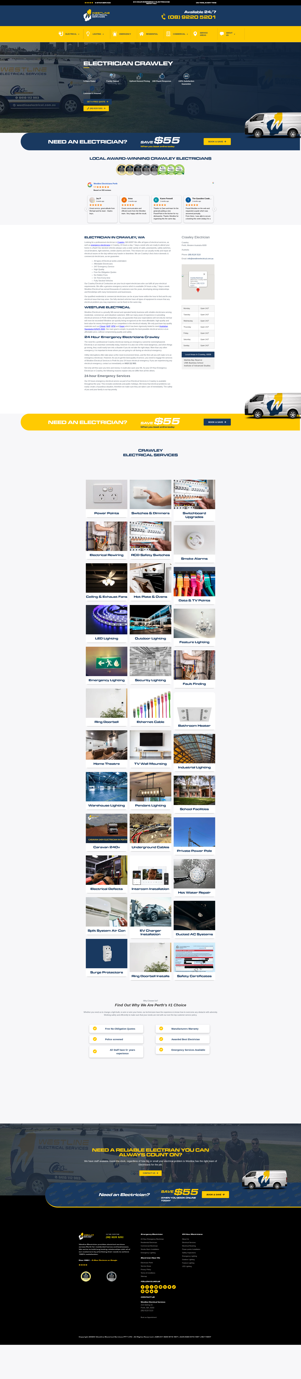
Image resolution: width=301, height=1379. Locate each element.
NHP (108, 326)
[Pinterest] (143, 1291)
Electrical (71, 34)
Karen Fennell (166, 199)
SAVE (179, 1191)
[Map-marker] (169, 1287)
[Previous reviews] (87, 209)
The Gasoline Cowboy (202, 199)
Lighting (97, 34)
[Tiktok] (174, 1287)
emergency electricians (100, 245)
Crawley (120, 242)
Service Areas (204, 34)
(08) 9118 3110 (194, 255)
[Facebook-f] (143, 1287)
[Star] (151, 1291)
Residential (152, 34)
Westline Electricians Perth (105, 184)
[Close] (204, 274)
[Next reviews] (214, 209)
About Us (229, 34)
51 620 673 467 (169, 1337)
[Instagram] (147, 1287)
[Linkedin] (160, 1287)
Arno (130, 199)
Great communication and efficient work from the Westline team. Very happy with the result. (134, 210)
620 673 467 (192, 1337)
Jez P (98, 199)
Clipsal (102, 326)
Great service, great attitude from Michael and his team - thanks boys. (102, 210)
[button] (97, 101)
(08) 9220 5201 (192, 17)
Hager (122, 326)
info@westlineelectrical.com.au (200, 259)
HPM (113, 326)
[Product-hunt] (147, 1291)
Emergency (125, 34)
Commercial (179, 34)
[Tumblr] (165, 1287)
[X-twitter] (151, 1287)
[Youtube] (156, 1287)
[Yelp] (156, 1291)
